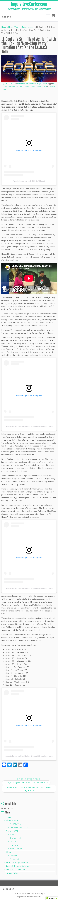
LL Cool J (20, 86)
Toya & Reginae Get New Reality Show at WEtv (26, 782)
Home (3, 27)
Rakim (44, 86)
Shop (8, 852)
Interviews (14, 845)
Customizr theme (35, 897)
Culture (13, 841)
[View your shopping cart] (54, 15)
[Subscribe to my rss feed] (3, 16)
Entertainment (28, 27)
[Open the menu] (48, 16)
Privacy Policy (12, 873)
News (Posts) (14, 27)
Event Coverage (35, 83)
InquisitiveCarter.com (29, 4)
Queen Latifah (35, 86)
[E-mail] (5, 16)
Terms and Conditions (15, 869)
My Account (14, 859)
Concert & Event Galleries (17, 866)
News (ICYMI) (12, 831)
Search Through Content (17, 862)
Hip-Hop (11, 86)
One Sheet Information (19, 827)
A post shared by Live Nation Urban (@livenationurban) (29, 426)
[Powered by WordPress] (44, 893)
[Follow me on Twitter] (8, 16)
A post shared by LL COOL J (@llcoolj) (29, 181)
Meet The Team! (16, 824)
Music (44, 83)
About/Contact (12, 820)
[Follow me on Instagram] (11, 16)
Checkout (13, 855)
